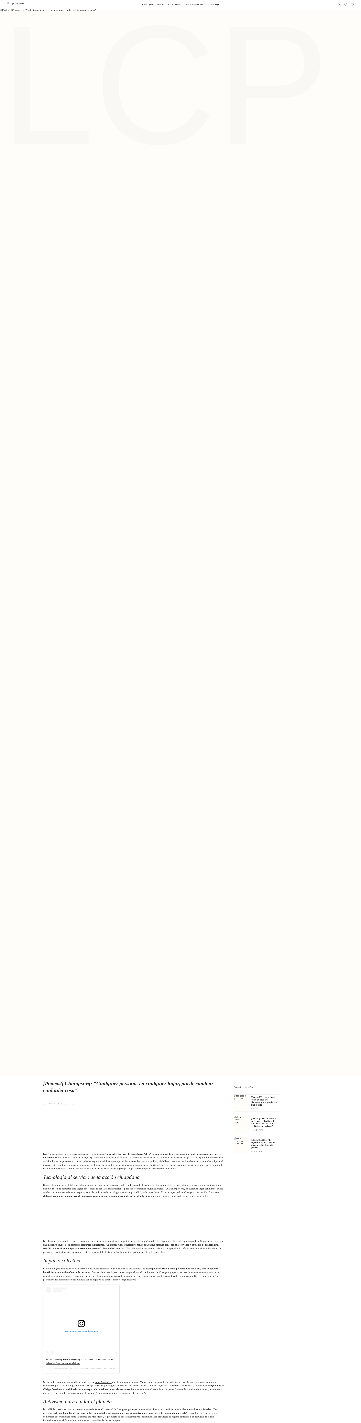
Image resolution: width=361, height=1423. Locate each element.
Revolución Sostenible (54, 1168)
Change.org (86, 1157)
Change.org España (79, 1368)
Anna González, (103, 1381)
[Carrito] (352, 4)
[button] (147, 4)
